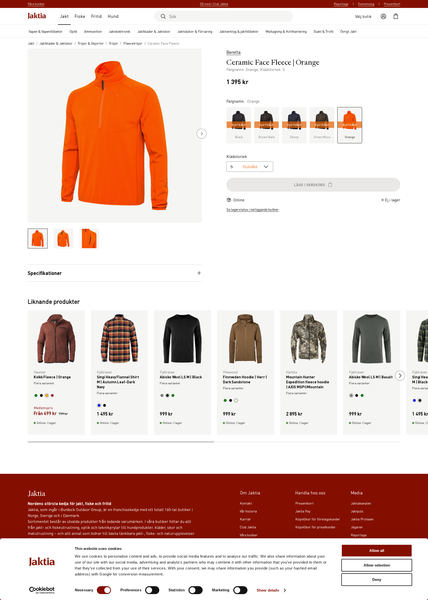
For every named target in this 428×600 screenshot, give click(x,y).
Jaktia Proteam (362, 519)
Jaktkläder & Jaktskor (153, 31)
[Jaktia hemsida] (37, 16)
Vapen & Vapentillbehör (46, 31)
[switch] (152, 590)
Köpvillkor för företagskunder (317, 519)
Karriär (245, 519)
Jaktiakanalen (361, 503)
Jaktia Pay (302, 511)
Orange (350, 131)
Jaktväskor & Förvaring (194, 31)
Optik (73, 31)
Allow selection (377, 565)
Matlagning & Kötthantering (286, 31)
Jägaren (357, 527)
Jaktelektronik (119, 31)
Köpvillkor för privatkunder (315, 527)
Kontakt (246, 503)
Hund (113, 16)
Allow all (376, 550)
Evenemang (366, 4)
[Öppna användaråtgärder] (383, 16)
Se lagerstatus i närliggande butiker (252, 209)
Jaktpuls (357, 511)
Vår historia (248, 511)
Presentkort (392, 4)
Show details (268, 590)
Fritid (96, 16)
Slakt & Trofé (323, 31)
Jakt (64, 16)
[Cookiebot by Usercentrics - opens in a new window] (42, 590)
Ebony (294, 131)
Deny (376, 579)
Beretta (233, 52)
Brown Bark (267, 131)
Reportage (341, 4)
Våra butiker (249, 535)
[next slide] (400, 376)
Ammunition (93, 31)
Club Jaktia (248, 527)
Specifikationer (45, 273)
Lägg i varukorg (309, 184)
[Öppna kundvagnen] (395, 16)
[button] (202, 134)
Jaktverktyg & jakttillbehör (239, 31)
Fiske (80, 16)
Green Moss (322, 131)
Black (239, 131)
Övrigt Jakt (348, 31)
